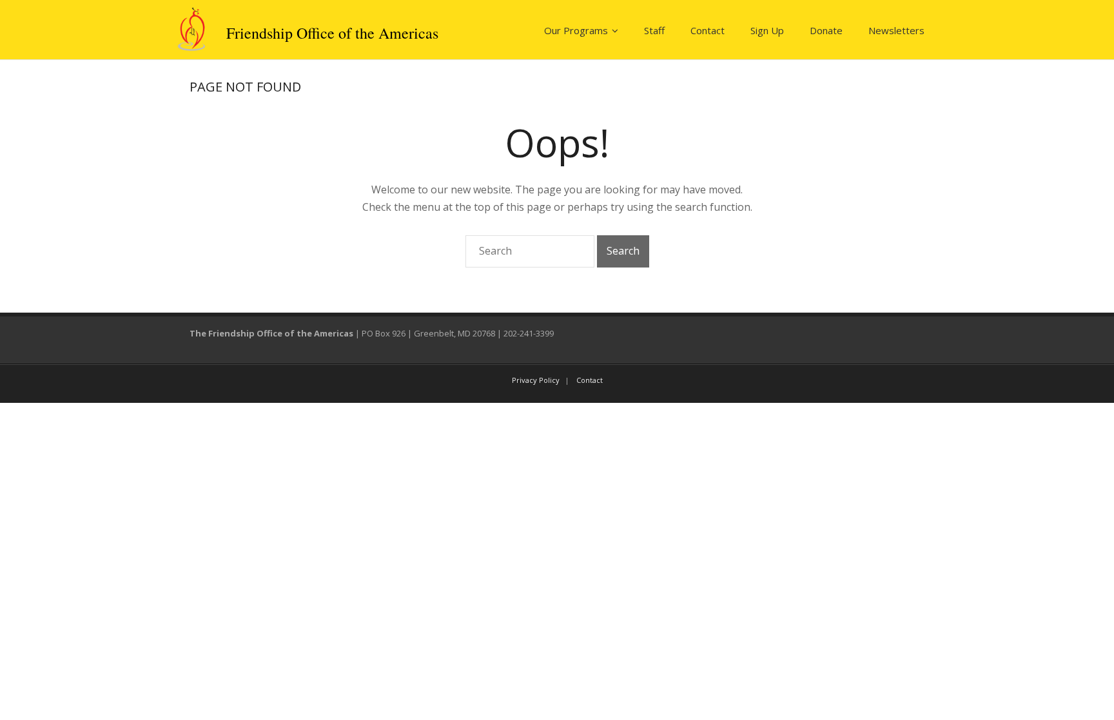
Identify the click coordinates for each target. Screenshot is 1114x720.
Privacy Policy (536, 380)
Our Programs (576, 30)
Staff (654, 30)
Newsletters (896, 30)
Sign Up (767, 30)
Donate (826, 30)
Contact (707, 30)
